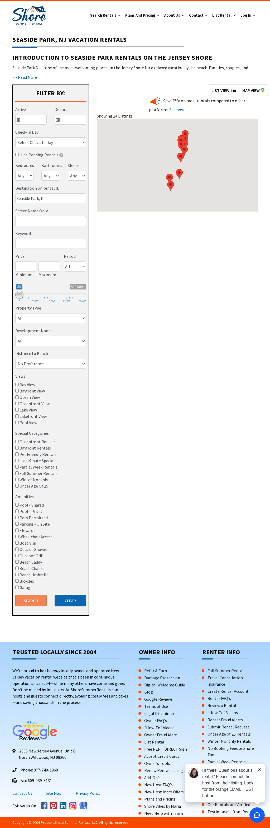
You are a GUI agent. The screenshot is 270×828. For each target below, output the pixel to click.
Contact (196, 15)
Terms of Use (156, 706)
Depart (61, 109)
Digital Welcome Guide (164, 684)
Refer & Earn (155, 670)
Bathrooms (51, 165)
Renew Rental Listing (163, 770)
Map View (251, 90)
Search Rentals (103, 15)
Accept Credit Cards (161, 756)
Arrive (20, 109)
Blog (148, 692)
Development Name (33, 330)
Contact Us (22, 793)
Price (20, 256)
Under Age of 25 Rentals (229, 734)
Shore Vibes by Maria (162, 806)
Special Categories (32, 433)
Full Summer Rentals (226, 670)
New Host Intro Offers (164, 791)
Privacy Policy (87, 793)
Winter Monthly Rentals (229, 741)
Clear (70, 600)
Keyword (23, 233)
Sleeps (74, 165)
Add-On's (152, 777)
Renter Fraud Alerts (225, 719)
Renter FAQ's (219, 698)
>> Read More (24, 77)
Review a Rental (222, 705)
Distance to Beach (31, 353)
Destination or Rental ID (37, 188)
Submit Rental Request (228, 726)
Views (20, 376)
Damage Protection (162, 677)
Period (70, 256)
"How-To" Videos (159, 727)
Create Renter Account (228, 691)
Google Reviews (158, 699)
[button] (179, 174)
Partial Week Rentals (226, 761)
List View (220, 90)
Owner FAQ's (155, 720)
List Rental (222, 15)
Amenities (24, 496)
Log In (246, 15)
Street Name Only (31, 210)
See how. (176, 109)
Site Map (53, 793)
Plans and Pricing (140, 15)
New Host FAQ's (158, 784)
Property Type (28, 308)
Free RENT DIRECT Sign (165, 749)
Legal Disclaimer (159, 713)
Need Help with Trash (163, 813)
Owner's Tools (157, 763)
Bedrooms (24, 165)
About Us (172, 15)
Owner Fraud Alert (160, 734)
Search (31, 600)
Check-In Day (26, 132)
